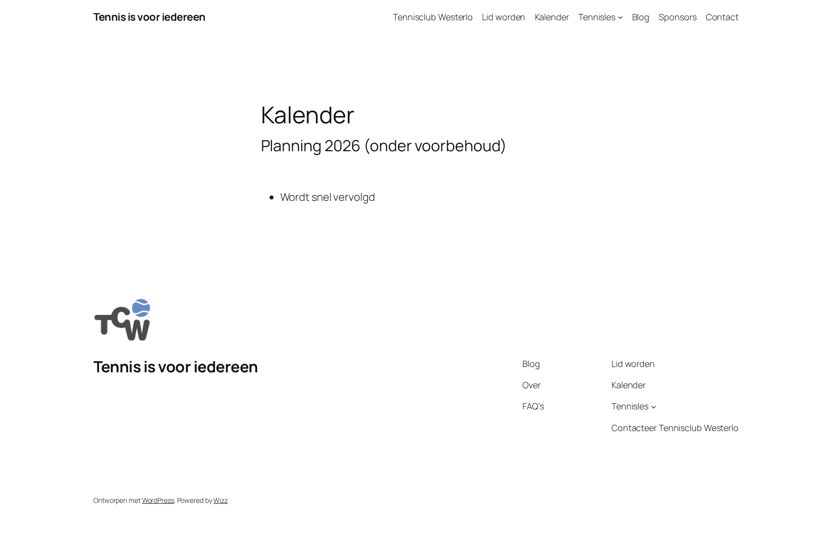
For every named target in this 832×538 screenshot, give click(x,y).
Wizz (220, 500)
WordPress (158, 500)
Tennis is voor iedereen (149, 17)
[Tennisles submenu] (620, 17)
